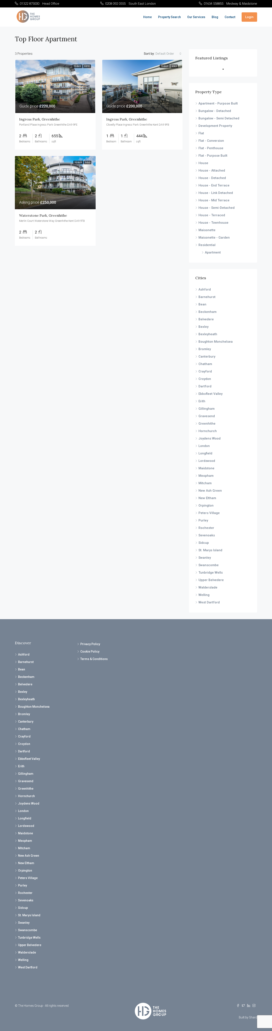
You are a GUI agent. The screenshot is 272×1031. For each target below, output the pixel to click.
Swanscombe (208, 565)
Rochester (206, 528)
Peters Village (209, 513)
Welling (204, 595)
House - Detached (212, 178)
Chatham (205, 364)
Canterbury (206, 356)
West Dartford (209, 602)
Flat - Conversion (211, 141)
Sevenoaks (206, 535)
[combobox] (168, 53)
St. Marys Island (210, 550)
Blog (215, 17)
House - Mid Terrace (214, 200)
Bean (202, 304)
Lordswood (206, 461)
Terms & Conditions (94, 659)
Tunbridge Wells (210, 572)
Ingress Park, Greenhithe (39, 119)
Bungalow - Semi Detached (218, 118)
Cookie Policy (89, 651)
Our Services (196, 17)
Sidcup (203, 543)
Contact (230, 17)
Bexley (203, 327)
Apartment (213, 252)
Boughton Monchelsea (215, 342)
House (203, 163)
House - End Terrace (214, 185)
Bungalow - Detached (214, 111)
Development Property (215, 126)
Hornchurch (207, 431)
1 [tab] (225, 69)
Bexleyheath (207, 334)
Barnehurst (206, 297)
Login (249, 17)
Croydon (204, 379)
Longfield (205, 453)
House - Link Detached (215, 193)
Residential (206, 245)
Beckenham (207, 312)
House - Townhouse (213, 223)
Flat (201, 133)
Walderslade (207, 587)
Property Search (169, 17)
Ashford (204, 289)
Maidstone (206, 468)
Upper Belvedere (211, 580)
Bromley (204, 349)
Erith (201, 401)
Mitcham (205, 483)
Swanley (204, 558)
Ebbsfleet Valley (210, 394)
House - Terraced (211, 215)
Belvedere (206, 319)
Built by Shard (248, 1017)
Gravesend (206, 416)
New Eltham (207, 498)
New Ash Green (210, 491)
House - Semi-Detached (216, 208)
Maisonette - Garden (214, 237)
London (204, 446)
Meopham (206, 476)
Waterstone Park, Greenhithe (43, 215)
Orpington (206, 505)
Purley (203, 520)
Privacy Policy (90, 644)
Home (147, 17)
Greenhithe (206, 423)
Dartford (204, 386)
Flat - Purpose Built (212, 156)
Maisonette (206, 230)
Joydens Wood (209, 438)
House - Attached (211, 170)
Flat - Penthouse (210, 148)
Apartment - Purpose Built (218, 103)
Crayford (205, 371)
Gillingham (206, 409)
